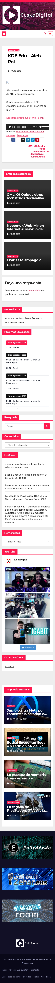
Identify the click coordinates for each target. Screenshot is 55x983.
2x (37, 127)
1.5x (34, 127)
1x (30, 127)
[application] (27, 127)
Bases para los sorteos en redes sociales (20, 977)
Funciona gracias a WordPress (18, 959)
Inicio (4, 970)
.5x (28, 127)
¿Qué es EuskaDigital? (18, 970)
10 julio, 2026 (17, 783)
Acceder (9, 666)
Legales (11, 706)
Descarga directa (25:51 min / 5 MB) (25, 117)
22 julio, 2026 (17, 751)
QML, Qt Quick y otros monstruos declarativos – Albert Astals (36, 151)
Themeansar (27, 963)
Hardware (12, 770)
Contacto (35, 970)
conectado (34, 290)
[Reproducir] (10, 126)
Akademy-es (14, 50)
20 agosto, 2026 (19, 719)
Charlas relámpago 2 (24, 260)
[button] (45, 33)
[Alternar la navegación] (50, 33)
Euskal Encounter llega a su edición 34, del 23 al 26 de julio (27, 746)
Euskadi (11, 738)
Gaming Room (13, 802)
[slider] (44, 126)
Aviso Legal (46, 977)
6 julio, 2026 (17, 815)
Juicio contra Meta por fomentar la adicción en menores (26, 713)
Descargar (22, 135)
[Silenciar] (40, 126)
